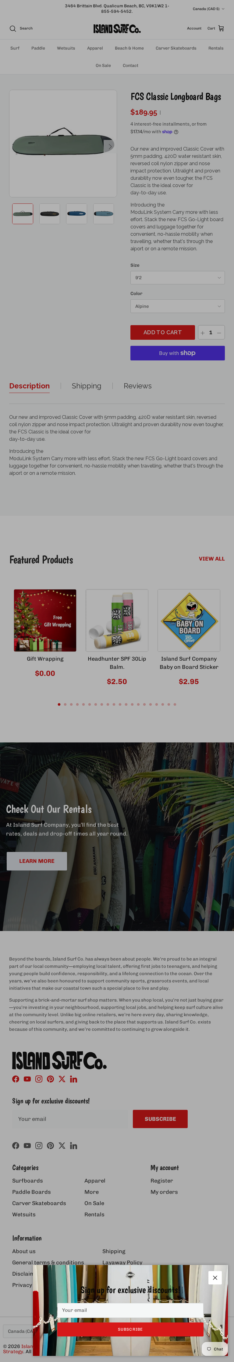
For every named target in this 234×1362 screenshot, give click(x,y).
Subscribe (130, 1329)
